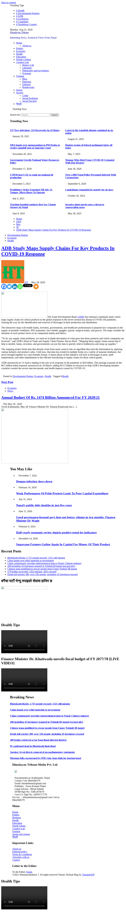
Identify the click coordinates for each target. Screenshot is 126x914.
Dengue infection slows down (34, 481)
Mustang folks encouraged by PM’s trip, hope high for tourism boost (45, 758)
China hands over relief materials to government (30, 560)
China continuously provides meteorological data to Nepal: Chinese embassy (44, 563)
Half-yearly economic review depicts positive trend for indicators (56, 532)
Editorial (26, 84)
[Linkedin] (14, 286)
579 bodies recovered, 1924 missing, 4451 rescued (31, 571)
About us (26, 45)
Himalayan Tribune (19, 32)
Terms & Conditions (22, 854)
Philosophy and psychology (35, 70)
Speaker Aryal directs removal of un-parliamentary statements (42, 752)
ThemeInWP (88, 874)
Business (16, 817)
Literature (27, 67)
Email (29, 872)
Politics (19, 48)
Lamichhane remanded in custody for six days (89, 189)
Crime (25, 95)
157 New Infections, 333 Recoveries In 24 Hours (35, 130)
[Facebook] (4, 286)
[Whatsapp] (20, 286)
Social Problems (30, 98)
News (10, 391)
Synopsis (26, 73)
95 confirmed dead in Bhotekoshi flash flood (33, 746)
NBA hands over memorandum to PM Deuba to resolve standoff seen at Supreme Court (35, 146)
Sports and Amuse (21, 834)
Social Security (29, 101)
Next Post (7, 382)
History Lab (28, 65)
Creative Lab (22, 62)
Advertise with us (20, 857)
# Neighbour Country (26, 24)
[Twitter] (9, 286)
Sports (19, 90)
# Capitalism (22, 21)
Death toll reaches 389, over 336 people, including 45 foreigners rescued (42, 574)
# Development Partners (27, 13)
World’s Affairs (23, 59)
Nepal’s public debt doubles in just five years (44, 505)
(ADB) (80, 317)
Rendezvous (28, 87)
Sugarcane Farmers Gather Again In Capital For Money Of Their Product (63, 544)
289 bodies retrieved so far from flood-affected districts (38, 740)
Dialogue (26, 81)
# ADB (19, 16)
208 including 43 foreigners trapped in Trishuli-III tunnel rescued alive (41, 566)
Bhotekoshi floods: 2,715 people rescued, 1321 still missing (36, 557)
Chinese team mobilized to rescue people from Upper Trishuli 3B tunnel (42, 569)
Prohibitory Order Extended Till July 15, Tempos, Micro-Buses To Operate (31, 191)
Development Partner (17, 235)
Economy (21, 51)
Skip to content (8, 2)
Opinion (20, 76)
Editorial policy (19, 851)
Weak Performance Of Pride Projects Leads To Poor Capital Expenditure (62, 493)
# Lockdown (22, 19)
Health (19, 54)
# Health (20, 10)
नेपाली (19, 104)
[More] (36, 286)
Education (21, 56)
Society (19, 92)
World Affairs (19, 826)
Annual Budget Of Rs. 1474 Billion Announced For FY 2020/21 (50, 397)
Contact (16, 860)
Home (19, 43)
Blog (24, 79)
